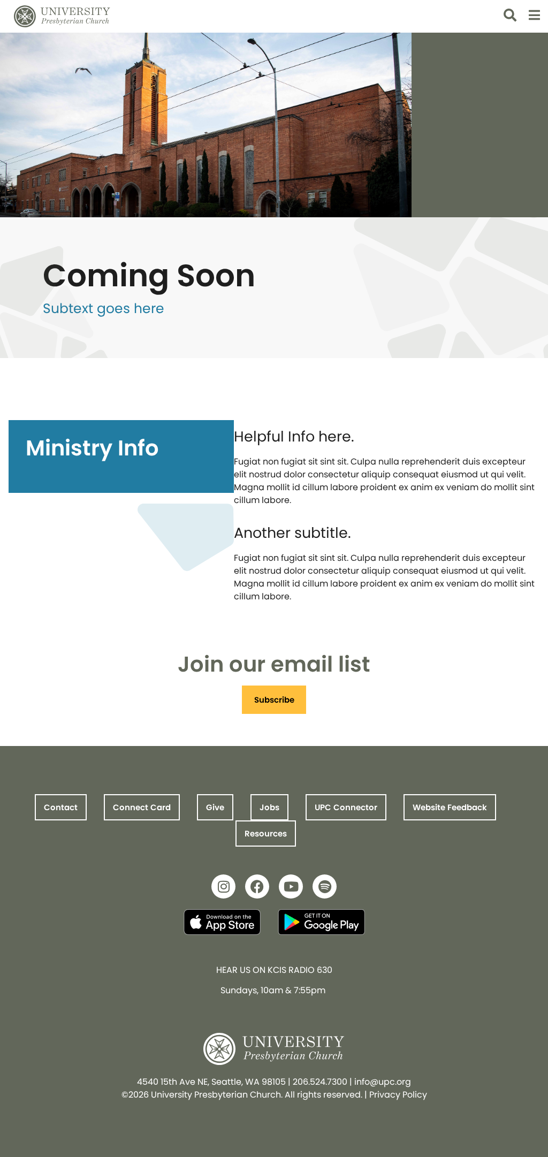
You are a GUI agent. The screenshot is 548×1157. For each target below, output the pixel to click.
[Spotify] (325, 886)
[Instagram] (223, 886)
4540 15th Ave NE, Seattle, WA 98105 (211, 1082)
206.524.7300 (320, 1082)
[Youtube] (291, 886)
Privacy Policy (398, 1095)
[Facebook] (257, 886)
